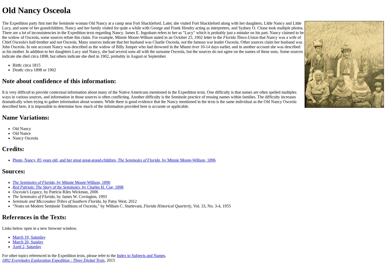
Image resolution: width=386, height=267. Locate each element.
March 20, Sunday (28, 242)
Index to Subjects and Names (141, 255)
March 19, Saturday (29, 237)
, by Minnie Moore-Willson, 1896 (61, 182)
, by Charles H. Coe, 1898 (68, 187)
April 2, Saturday (27, 246)
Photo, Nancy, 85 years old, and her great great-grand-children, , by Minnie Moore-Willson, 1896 (114, 160)
